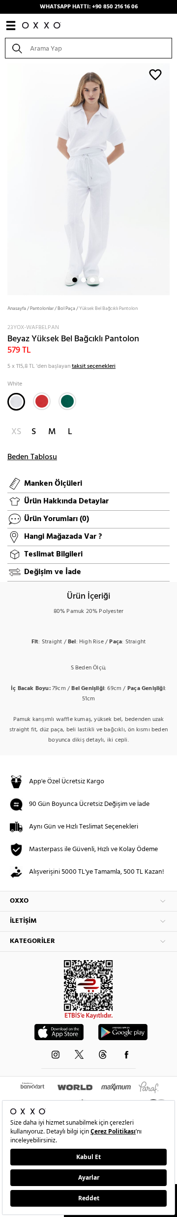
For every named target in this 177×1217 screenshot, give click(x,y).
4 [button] (101, 279)
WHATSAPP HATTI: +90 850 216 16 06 (89, 7)
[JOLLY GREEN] (67, 401)
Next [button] (5, 178)
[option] (88, 178)
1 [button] (74, 279)
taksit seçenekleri (94, 366)
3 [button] (92, 279)
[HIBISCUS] (42, 401)
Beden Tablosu (32, 457)
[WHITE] (16, 402)
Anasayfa (16, 308)
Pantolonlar (42, 308)
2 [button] (83, 279)
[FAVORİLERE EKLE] (155, 74)
